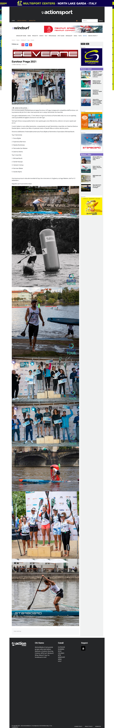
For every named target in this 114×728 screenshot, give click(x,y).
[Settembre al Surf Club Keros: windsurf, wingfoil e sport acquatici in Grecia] (86, 74)
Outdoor (61, 647)
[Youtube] (77, 20)
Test (46, 35)
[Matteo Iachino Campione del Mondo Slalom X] (86, 84)
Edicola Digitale (21, 20)
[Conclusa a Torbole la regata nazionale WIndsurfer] (86, 93)
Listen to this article (21, 108)
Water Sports (92, 35)
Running (61, 649)
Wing (60, 659)
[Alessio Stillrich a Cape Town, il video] (86, 160)
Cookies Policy (78, 726)
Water (18, 40)
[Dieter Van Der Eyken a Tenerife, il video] (86, 169)
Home (13, 20)
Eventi (41, 35)
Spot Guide (61, 35)
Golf (59, 661)
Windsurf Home (21, 35)
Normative (98, 726)
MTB (59, 655)
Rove (60, 651)
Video (75, 35)
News (29, 35)
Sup (28, 40)
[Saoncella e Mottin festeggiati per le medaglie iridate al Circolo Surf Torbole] (86, 102)
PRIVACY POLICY (89, 726)
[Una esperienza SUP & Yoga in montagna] (86, 187)
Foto (80, 35)
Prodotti (35, 35)
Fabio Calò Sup (17, 64)
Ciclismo (61, 653)
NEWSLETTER (32, 20)
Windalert (69, 35)
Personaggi (52, 35)
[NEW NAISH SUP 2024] (86, 178)
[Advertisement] (22, 693)
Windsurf (23, 40)
